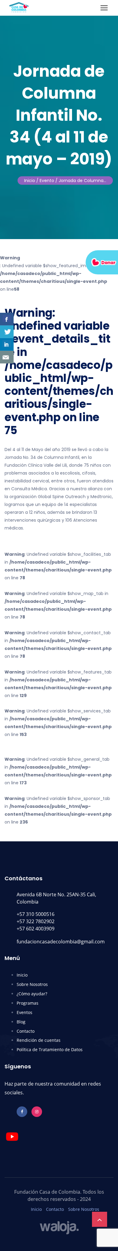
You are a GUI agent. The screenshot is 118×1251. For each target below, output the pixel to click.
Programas (27, 1003)
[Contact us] (7, 357)
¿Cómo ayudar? (32, 994)
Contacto (25, 1031)
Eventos (24, 1012)
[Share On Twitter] (7, 331)
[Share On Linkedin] (7, 344)
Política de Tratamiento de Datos (50, 1049)
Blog (21, 1022)
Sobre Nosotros (32, 984)
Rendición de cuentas (39, 1040)
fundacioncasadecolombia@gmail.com (61, 941)
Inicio (29, 181)
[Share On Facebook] (7, 319)
